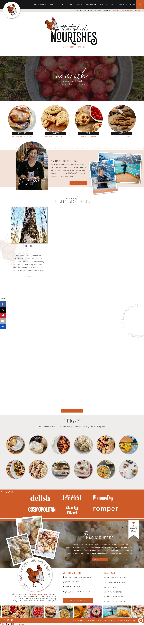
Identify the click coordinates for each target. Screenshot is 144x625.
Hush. (29, 245)
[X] (3, 310)
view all (137, 10)
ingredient (127, 10)
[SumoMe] (3, 326)
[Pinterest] (3, 315)
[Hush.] (29, 225)
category (116, 10)
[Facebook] (3, 304)
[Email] (3, 321)
